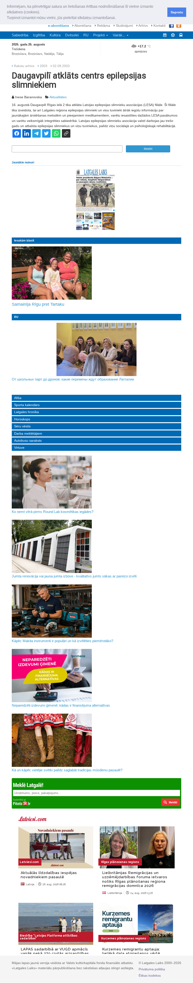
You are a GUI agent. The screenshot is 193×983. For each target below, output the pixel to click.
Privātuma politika (152, 969)
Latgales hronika (26, 412)
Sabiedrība (20, 35)
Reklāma (103, 25)
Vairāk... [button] (119, 35)
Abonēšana (82, 25)
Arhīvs (143, 25)
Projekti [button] (99, 35)
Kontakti (159, 25)
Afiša (17, 398)
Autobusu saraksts (28, 440)
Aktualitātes (58, 97)
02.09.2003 (61, 66)
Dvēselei (72, 35)
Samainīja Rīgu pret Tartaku (38, 304)
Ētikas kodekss (150, 975)
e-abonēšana (58, 25)
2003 (43, 66)
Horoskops (22, 419)
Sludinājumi (124, 25)
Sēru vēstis (22, 426)
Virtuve (19, 447)
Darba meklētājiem (28, 433)
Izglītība (39, 35)
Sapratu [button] (177, 12)
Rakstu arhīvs (24, 66)
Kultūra (55, 35)
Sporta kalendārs (27, 405)
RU (85, 35)
